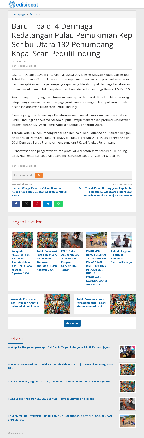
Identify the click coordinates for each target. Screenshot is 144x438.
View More (72, 323)
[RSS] (39, 175)
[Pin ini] (37, 204)
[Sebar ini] (16, 204)
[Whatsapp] (58, 204)
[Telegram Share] (47, 204)
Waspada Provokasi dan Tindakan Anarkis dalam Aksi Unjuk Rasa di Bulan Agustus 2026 (22, 262)
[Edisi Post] (23, 4)
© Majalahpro (15, 432)
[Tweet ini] (26, 204)
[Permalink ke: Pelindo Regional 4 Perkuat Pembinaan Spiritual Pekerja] (121, 240)
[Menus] (133, 4)
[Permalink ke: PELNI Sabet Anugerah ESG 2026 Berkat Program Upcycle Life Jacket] (72, 240)
